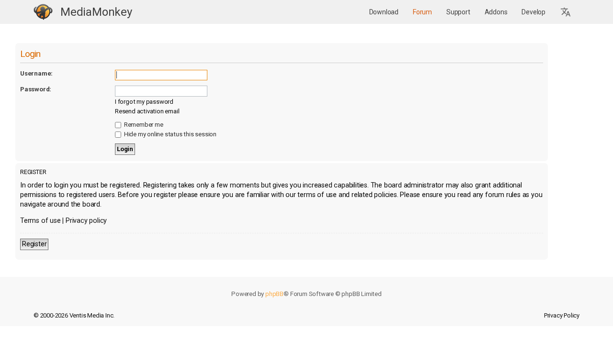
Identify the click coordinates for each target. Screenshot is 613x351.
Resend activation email (147, 111)
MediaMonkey (96, 12)
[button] (566, 12)
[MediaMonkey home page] (43, 12)
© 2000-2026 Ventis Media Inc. (74, 315)
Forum (422, 12)
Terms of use (40, 221)
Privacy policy (86, 221)
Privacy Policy (561, 315)
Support (458, 12)
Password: (35, 89)
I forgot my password (144, 101)
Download (383, 12)
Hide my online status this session (169, 134)
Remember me (143, 124)
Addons (496, 12)
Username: (36, 73)
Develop (533, 12)
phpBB (274, 293)
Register (34, 244)
